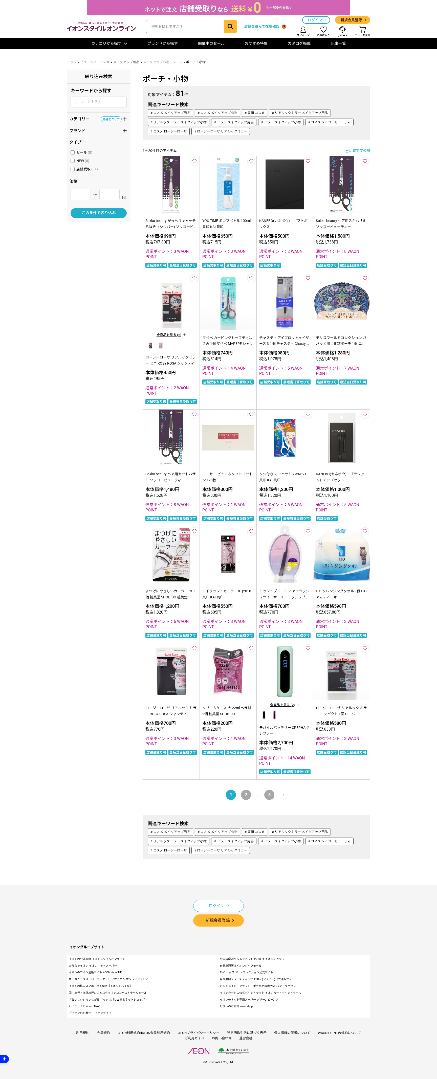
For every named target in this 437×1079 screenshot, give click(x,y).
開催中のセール (211, 43)
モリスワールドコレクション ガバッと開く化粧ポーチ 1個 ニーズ (341, 344)
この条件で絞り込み (99, 213)
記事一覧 (338, 43)
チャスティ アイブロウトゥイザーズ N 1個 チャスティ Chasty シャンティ (284, 344)
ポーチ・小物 (196, 62)
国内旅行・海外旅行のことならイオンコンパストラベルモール (108, 993)
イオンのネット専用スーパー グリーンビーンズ (249, 999)
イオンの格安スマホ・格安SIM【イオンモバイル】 (100, 986)
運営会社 (245, 1038)
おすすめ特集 (256, 43)
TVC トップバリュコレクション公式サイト (246, 972)
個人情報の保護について (292, 1033)
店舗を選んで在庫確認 (261, 26)
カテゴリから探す (106, 43)
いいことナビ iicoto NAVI (84, 1006)
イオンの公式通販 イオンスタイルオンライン (97, 959)
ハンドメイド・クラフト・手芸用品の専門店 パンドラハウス (258, 986)
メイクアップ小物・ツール (162, 62)
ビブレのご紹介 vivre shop (236, 1006)
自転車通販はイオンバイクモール (240, 966)
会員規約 (103, 1033)
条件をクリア (111, 119)
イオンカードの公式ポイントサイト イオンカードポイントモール (260, 993)
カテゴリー (94, 119)
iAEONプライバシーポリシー (199, 1033)
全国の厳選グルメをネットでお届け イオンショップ (252, 959)
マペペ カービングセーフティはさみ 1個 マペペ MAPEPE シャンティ (227, 344)
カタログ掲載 (299, 43)
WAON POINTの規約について (339, 1033)
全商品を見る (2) (169, 335)
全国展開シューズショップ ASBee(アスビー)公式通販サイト (257, 979)
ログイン (315, 20)
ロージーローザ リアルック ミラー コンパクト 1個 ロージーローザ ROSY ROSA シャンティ (341, 714)
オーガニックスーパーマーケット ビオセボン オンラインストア (108, 979)
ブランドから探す (162, 43)
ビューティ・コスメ (95, 62)
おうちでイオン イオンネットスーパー (93, 966)
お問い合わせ (222, 1038)
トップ (72, 62)
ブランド (94, 130)
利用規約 (82, 1033)
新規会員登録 (351, 20)
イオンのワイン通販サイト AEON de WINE (95, 972)
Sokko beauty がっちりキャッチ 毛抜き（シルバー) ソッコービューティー (170, 227)
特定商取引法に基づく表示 (247, 1033)
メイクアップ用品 (126, 62)
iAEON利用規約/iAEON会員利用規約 (144, 1033)
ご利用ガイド (194, 1038)
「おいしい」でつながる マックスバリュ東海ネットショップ (107, 999)
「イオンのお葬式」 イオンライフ (90, 1013)
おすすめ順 (361, 150)
